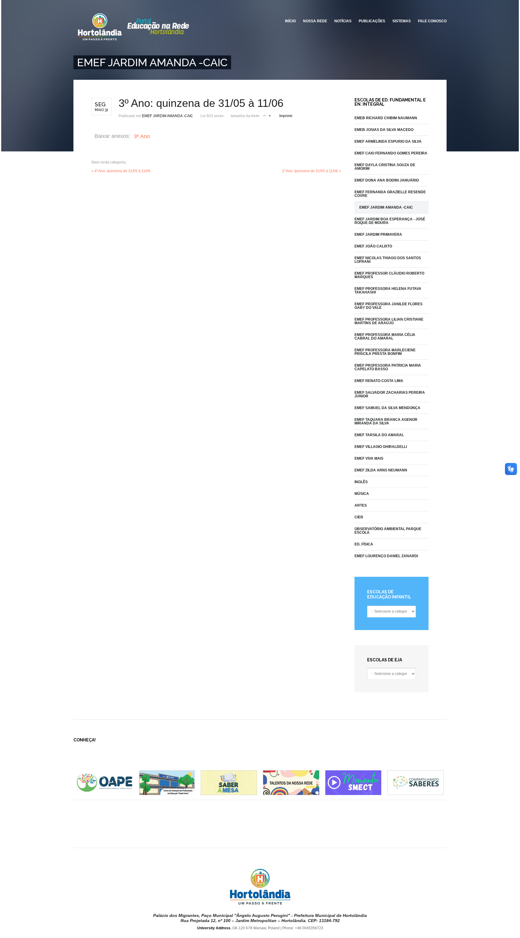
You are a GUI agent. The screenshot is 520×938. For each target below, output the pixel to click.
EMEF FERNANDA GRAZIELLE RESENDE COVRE (390, 194)
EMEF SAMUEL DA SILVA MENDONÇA (387, 408)
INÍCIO (290, 21)
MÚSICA (361, 494)
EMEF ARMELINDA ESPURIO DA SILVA (388, 141)
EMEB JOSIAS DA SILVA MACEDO (383, 130)
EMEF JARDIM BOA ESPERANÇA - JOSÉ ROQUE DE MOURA (389, 221)
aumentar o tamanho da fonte (270, 115)
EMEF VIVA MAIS (368, 458)
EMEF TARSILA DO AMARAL (379, 435)
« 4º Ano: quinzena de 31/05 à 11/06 (120, 171)
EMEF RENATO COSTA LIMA (378, 381)
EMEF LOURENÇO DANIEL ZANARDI (386, 556)
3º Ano (142, 136)
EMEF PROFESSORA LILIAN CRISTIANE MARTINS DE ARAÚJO (388, 321)
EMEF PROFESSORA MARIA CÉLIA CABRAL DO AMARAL (384, 336)
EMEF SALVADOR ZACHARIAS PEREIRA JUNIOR (389, 394)
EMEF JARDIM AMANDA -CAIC (167, 116)
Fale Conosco (432, 21)
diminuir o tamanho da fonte (264, 115)
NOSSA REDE (315, 21)
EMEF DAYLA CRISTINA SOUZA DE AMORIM (384, 167)
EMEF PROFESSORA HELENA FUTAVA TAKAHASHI (387, 290)
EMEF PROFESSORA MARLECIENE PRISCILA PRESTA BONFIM (385, 352)
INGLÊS (361, 482)
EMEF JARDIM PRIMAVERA (378, 234)
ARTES (360, 505)
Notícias (342, 21)
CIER (358, 517)
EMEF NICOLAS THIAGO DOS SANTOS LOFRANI (387, 260)
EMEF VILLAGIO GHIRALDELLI (380, 447)
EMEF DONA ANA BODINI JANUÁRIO (386, 180)
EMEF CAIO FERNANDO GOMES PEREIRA (390, 153)
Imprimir (285, 116)
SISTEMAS (401, 21)
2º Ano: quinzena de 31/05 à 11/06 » (311, 171)
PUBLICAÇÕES (372, 21)
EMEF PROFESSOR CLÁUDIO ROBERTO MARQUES (389, 275)
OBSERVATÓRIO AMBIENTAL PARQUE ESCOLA (387, 531)
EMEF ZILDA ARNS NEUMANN (380, 470)
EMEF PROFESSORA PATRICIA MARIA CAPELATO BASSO (387, 367)
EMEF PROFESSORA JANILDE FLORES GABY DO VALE (388, 306)
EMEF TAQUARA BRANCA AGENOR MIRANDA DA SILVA (385, 421)
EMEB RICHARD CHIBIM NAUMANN (385, 118)
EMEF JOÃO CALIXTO (373, 246)
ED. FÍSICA (363, 544)
